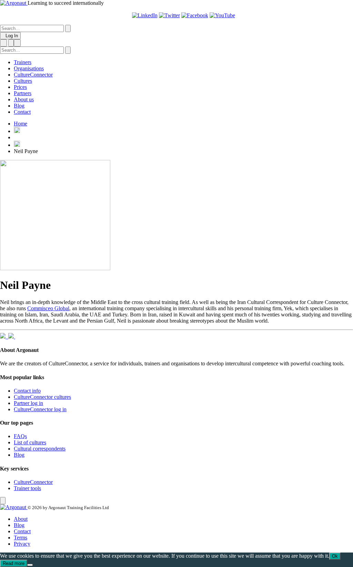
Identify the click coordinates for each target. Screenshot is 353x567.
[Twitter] (169, 15)
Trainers (22, 62)
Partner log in (28, 403)
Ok (335, 556)
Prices (20, 87)
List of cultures (30, 442)
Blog (19, 106)
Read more (13, 563)
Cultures (23, 81)
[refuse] (30, 565)
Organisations (29, 68)
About (21, 519)
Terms (20, 537)
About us (24, 99)
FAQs (20, 436)
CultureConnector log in (40, 409)
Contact (22, 112)
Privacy (22, 544)
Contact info (27, 391)
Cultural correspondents (39, 449)
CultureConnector (33, 75)
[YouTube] (222, 15)
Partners (22, 93)
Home (20, 123)
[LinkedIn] (144, 15)
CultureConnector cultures (42, 397)
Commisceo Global (48, 308)
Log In (10, 35)
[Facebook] (195, 15)
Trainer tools (27, 488)
